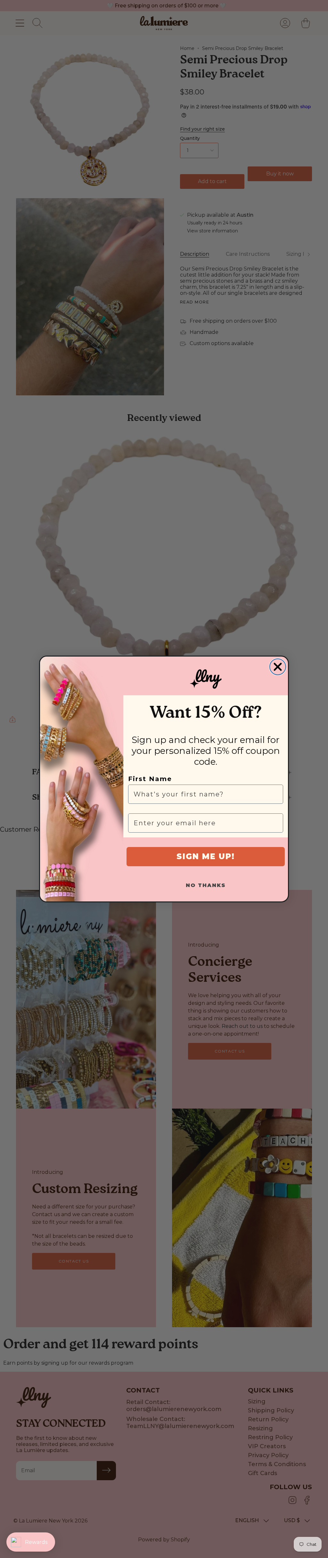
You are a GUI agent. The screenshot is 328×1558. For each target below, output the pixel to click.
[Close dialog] (278, 667)
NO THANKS (206, 885)
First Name (150, 779)
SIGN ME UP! (205, 856)
